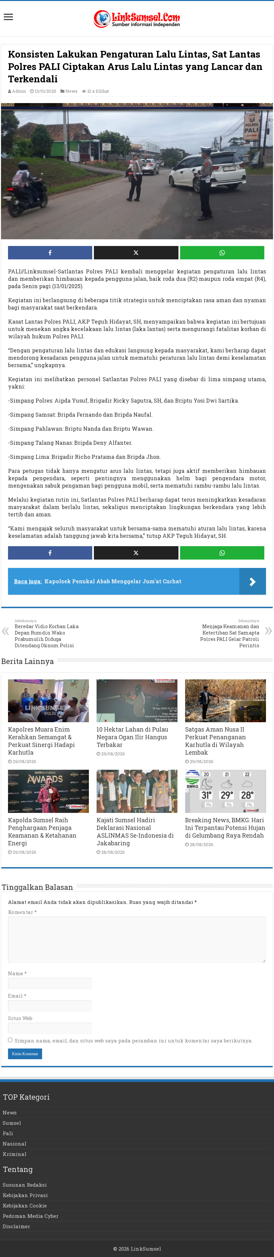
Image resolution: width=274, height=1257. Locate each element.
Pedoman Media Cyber (30, 1215)
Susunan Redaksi (25, 1184)
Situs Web (20, 1018)
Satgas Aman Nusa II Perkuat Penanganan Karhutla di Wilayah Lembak (215, 741)
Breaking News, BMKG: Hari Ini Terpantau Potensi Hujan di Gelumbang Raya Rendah (225, 827)
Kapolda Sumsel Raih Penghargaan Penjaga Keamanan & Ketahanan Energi (42, 831)
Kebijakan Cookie (25, 1205)
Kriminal (14, 1154)
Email (17, 995)
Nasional (14, 1143)
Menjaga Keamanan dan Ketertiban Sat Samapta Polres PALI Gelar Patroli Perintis (229, 633)
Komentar (22, 912)
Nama (17, 973)
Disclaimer (16, 1226)
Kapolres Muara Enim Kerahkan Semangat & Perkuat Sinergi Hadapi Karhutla (41, 741)
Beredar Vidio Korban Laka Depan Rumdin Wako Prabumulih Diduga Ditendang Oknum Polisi (47, 633)
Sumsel (12, 1122)
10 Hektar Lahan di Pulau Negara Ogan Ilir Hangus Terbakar (132, 737)
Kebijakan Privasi (25, 1195)
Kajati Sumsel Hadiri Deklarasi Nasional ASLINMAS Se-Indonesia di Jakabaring (135, 831)
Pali (8, 1133)
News (71, 91)
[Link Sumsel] (137, 17)
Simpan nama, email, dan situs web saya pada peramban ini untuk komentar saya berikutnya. (134, 1040)
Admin (19, 91)
